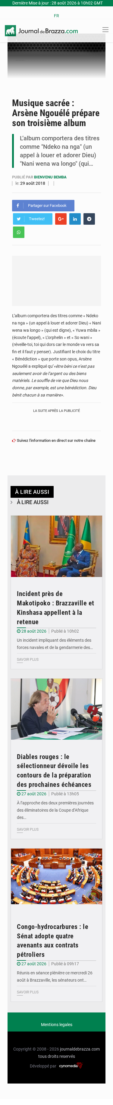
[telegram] (89, 219)
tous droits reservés (56, 1056)
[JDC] (41, 30)
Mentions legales (56, 1024)
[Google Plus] (61, 219)
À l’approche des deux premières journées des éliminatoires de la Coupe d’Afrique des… (55, 810)
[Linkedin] (75, 219)
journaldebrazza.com (80, 1049)
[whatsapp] (18, 232)
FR (56, 15)
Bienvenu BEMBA (50, 177)
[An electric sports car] (56, 546)
